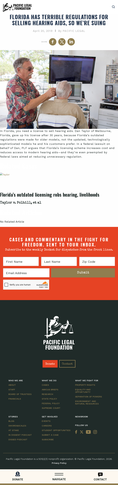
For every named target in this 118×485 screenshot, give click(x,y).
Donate (50, 364)
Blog (11, 421)
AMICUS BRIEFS (50, 389)
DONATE (17, 479)
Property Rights (85, 385)
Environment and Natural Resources (87, 402)
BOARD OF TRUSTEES (19, 394)
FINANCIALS (14, 399)
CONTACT (100, 479)
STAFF (11, 389)
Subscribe (48, 439)
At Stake (13, 430)
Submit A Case (50, 435)
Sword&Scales (17, 425)
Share (44, 42)
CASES (45, 385)
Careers (47, 425)
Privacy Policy (59, 463)
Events (46, 421)
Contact (67, 364)
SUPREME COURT (51, 408)
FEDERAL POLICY (51, 403)
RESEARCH (47, 394)
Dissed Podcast (17, 439)
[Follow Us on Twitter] (82, 432)
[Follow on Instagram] (94, 432)
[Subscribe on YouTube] (88, 432)
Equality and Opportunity (83, 390)
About (12, 385)
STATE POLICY (49, 399)
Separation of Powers (88, 396)
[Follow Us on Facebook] (77, 432)
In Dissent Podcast (20, 435)
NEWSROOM (81, 416)
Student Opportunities (56, 430)
